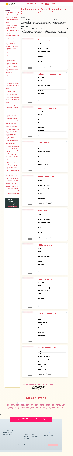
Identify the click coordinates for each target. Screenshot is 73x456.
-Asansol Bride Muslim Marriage (12, 193)
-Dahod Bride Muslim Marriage (11, 165)
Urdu (37, 407)
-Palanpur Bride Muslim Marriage (12, 154)
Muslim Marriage (31, 450)
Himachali (16, 407)
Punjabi (27, 405)
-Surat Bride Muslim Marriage (11, 161)
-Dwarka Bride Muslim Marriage (12, 122)
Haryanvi (11, 407)
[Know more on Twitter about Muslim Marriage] (63, 1)
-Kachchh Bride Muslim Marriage (12, 146)
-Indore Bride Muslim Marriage (11, 188)
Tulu (62, 407)
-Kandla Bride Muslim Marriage (11, 150)
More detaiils (49, 66)
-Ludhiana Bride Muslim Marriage (12, 32)
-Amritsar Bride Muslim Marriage (12, 30)
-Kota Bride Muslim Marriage (11, 25)
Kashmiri (22, 407)
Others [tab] (51, 403)
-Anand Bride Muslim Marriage (11, 107)
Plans (36, 3)
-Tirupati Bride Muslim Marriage (12, 58)
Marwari (32, 407)
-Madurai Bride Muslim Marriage (12, 172)
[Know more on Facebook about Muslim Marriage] (61, 1)
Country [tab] (45, 403)
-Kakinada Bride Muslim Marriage (12, 37)
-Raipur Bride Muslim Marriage (11, 191)
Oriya (63, 405)
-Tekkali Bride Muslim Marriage (11, 57)
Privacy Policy (25, 436)
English (27, 407)
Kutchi (53, 407)
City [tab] (34, 403)
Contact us (41, 3)
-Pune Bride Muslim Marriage (11, 17)
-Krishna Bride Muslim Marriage (11, 33)
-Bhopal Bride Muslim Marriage (11, 182)
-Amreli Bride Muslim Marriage (11, 104)
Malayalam (41, 405)
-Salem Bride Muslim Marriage (11, 173)
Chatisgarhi (42, 407)
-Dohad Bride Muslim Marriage (11, 120)
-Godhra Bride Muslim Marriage (12, 129)
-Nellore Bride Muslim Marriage (11, 41)
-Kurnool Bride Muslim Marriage (12, 35)
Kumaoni (48, 407)
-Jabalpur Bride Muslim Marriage (12, 190)
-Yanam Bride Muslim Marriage (11, 72)
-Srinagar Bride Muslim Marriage (12, 99)
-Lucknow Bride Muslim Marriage (12, 83)
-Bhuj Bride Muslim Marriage (11, 118)
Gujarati (12, 405)
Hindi (8, 405)
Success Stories (26, 438)
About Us (25, 432)
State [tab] (39, 403)
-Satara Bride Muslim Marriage (11, 19)
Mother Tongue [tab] (21, 403)
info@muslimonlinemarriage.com (11, 437)
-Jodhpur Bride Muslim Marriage (12, 142)
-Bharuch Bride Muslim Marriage (12, 113)
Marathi (22, 405)
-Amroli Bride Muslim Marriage (11, 105)
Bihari (53, 405)
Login (47, 3)
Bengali (17, 405)
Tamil (32, 405)
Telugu (36, 405)
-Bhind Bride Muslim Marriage (11, 180)
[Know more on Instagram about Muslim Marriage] (66, 1)
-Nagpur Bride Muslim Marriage (11, 14)
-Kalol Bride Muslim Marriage (11, 148)
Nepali (58, 407)
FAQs (33, 432)
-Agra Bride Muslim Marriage (11, 77)
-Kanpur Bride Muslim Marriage (11, 81)
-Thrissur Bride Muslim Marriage (12, 97)
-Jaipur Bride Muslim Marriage (11, 24)
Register (53, 3)
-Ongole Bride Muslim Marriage (11, 46)
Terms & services (35, 436)
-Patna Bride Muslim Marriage (11, 178)
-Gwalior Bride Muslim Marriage (12, 186)
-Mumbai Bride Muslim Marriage (12, 12)
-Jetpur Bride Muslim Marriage (11, 140)
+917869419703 (9, 434)
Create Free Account (53, 444)
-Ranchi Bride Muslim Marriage (11, 90)
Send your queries (12, 206)
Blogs (33, 434)
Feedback (34, 430)
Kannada (48, 405)
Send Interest (41, 66)
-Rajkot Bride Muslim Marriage (11, 156)
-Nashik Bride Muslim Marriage (11, 15)
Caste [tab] (29, 403)
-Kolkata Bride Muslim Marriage (12, 195)
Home (28, 3)
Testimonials (25, 434)
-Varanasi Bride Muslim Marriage (12, 85)
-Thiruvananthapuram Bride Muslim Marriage (11, 95)
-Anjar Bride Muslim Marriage (11, 109)
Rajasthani (58, 405)
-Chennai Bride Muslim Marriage (12, 170)
